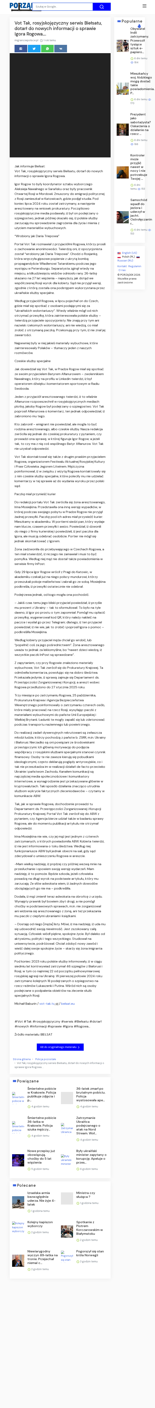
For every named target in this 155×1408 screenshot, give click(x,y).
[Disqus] (60, 1335)
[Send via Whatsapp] (47, 48)
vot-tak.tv (46, 1003)
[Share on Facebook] (21, 48)
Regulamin (134, 266)
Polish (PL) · (128, 256)
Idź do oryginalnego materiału (58, 1047)
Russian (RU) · (125, 260)
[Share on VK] (60, 48)
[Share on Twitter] (34, 48)
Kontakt (122, 266)
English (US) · (129, 253)
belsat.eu (68, 1003)
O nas (122, 270)
